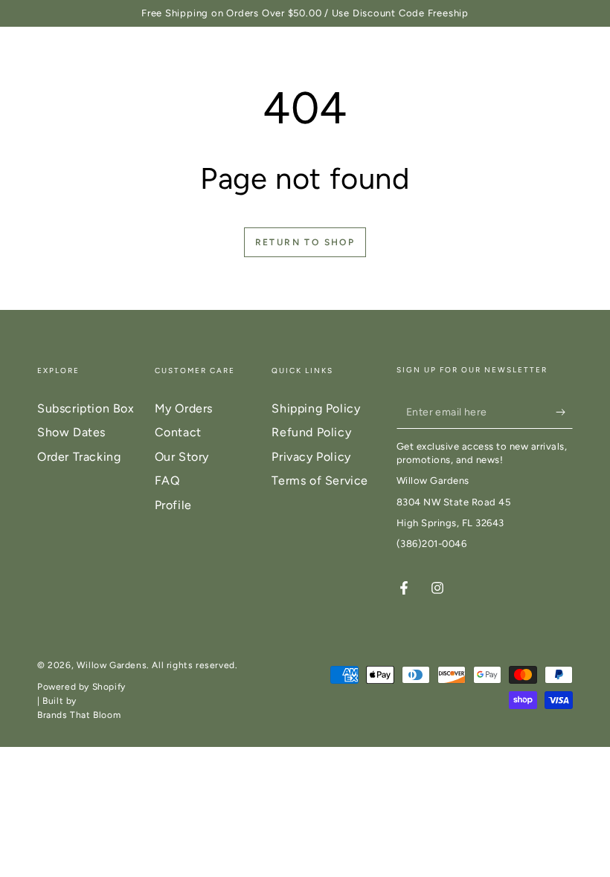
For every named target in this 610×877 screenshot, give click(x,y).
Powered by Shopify (81, 687)
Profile (173, 505)
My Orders (184, 408)
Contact (178, 432)
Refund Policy (311, 432)
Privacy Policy (311, 457)
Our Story (182, 457)
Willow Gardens (112, 665)
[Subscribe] (564, 411)
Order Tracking (79, 457)
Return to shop (305, 242)
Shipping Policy (316, 408)
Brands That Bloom (79, 715)
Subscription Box (86, 408)
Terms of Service (320, 480)
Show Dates (71, 432)
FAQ (167, 480)
